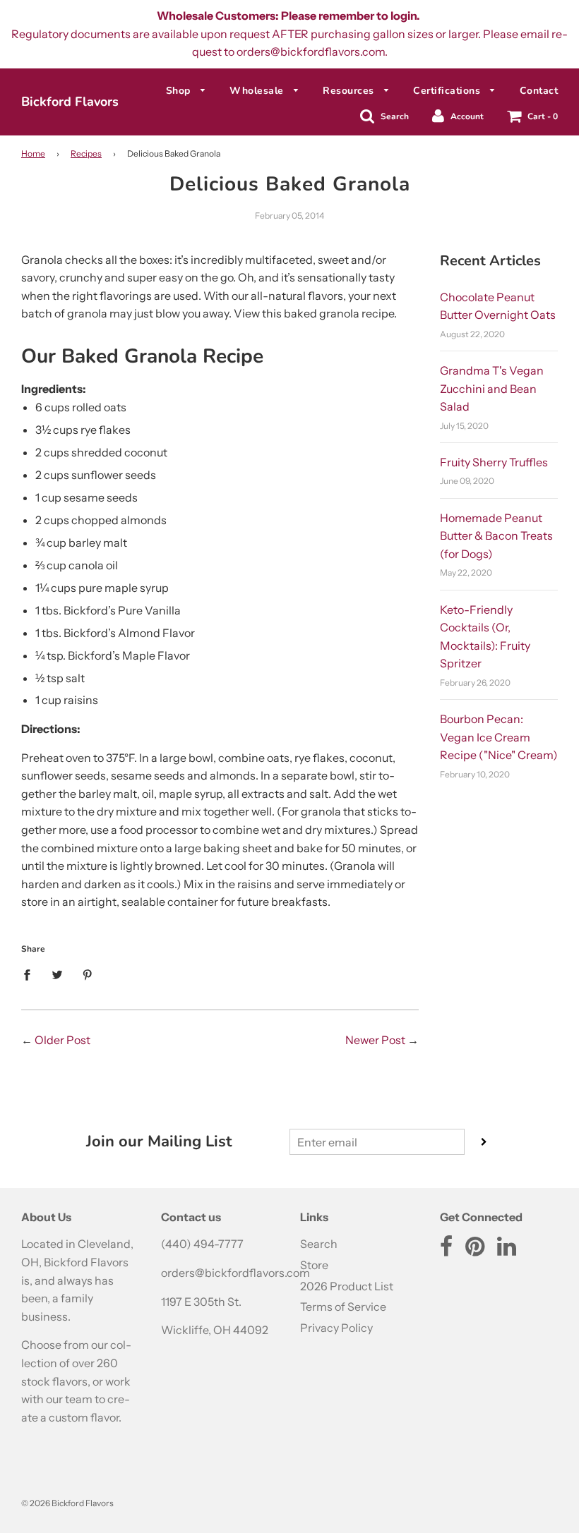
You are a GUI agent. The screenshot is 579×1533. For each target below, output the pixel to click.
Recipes (86, 153)
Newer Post (375, 1040)
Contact (539, 90)
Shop (180, 90)
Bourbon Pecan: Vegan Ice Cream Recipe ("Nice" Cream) (499, 737)
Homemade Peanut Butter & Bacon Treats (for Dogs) (496, 536)
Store (314, 1265)
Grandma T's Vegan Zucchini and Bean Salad (492, 388)
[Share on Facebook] (31, 974)
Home (33, 153)
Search (319, 1244)
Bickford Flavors (70, 101)
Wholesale (258, 90)
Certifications (448, 90)
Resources (350, 90)
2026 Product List (346, 1286)
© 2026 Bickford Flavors (67, 1503)
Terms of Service (343, 1306)
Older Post (62, 1040)
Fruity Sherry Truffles (494, 462)
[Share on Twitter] (57, 974)
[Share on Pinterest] (87, 974)
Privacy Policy (336, 1328)
